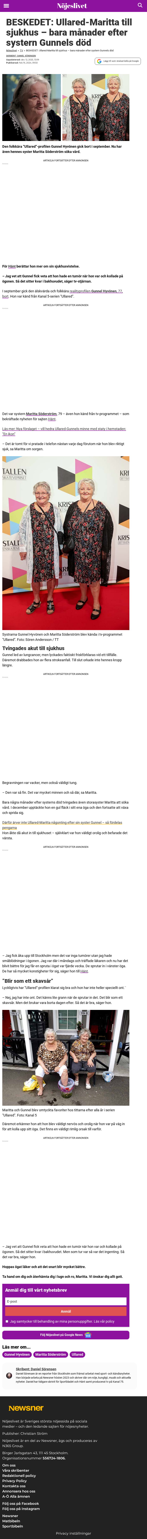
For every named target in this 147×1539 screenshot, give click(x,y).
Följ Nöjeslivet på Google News (61, 1335)
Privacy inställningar (73, 1533)
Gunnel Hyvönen (17, 1354)
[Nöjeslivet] (72, 6)
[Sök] (140, 6)
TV (21, 50)
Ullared (77, 1354)
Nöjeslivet (11, 50)
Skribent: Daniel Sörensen (21, 56)
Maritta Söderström (41, 414)
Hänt (12, 266)
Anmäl (66, 1311)
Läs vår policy (104, 1321)
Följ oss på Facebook (20, 1503)
